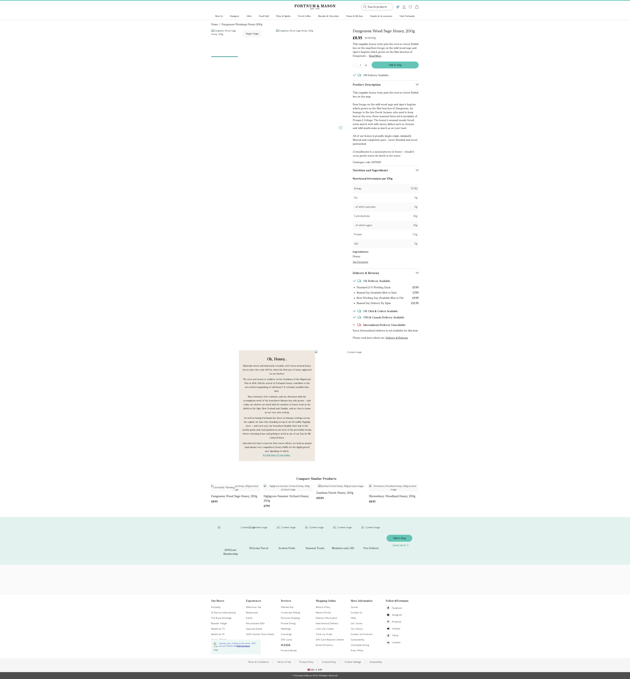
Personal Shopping (290, 617)
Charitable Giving (360, 645)
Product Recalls (289, 650)
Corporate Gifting (290, 612)
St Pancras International (223, 612)
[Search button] (365, 7)
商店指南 (285, 645)
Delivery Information (326, 617)
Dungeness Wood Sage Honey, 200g (234, 496)
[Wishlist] (410, 7)
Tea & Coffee (304, 16)
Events (249, 617)
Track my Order (324, 634)
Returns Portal (323, 612)
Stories (354, 607)
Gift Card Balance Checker (330, 639)
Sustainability (357, 639)
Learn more (399, 545)
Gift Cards (286, 639)
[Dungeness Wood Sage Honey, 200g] (235, 487)
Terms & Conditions (258, 661)
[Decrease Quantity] (355, 65)
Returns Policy (323, 607)
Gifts (249, 16)
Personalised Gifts (255, 623)
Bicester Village (219, 623)
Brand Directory (324, 645)
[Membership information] (398, 6)
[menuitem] (219, 16)
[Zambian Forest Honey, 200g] (340, 486)
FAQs (353, 617)
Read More (375, 56)
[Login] (404, 6)
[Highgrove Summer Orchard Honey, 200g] (288, 487)
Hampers (234, 16)
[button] (410, 3)
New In (219, 16)
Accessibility (376, 661)
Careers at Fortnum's (362, 634)
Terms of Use (284, 661)
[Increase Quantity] (365, 65)
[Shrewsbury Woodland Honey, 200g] (393, 487)
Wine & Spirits (283, 16)
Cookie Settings (353, 661)
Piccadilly (215, 607)
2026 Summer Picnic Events (260, 634)
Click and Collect (325, 628)
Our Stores (356, 623)
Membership (287, 607)
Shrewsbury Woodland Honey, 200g (392, 496)
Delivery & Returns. (397, 338)
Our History (357, 628)
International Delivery (327, 623)
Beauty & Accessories (381, 16)
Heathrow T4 (218, 634)
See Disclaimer (360, 262)
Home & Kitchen (354, 16)
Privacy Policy (306, 661)
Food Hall (264, 16)
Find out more (243, 646)
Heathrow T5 (218, 628)
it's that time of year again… (277, 455)
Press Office (357, 650)
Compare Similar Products (316, 479)
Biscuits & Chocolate (328, 16)
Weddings (286, 628)
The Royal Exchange (221, 617)
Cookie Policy (329, 661)
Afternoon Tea (253, 607)
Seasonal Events (254, 628)
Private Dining (288, 623)
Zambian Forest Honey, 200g (334, 493)
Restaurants (252, 612)
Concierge (286, 634)
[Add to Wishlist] (340, 127)
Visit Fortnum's (407, 16)
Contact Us (356, 612)
